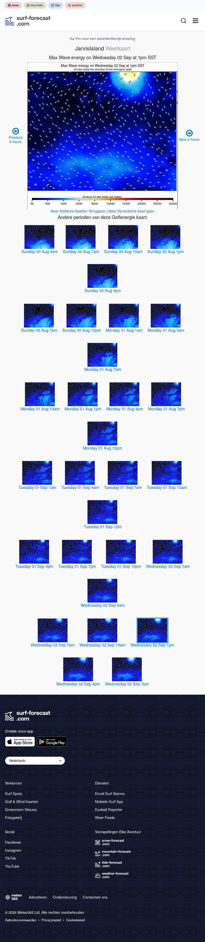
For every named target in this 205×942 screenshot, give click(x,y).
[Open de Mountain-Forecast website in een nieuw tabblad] (35, 5)
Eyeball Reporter (108, 809)
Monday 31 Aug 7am (102, 369)
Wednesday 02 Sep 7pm (127, 684)
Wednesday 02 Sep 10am (103, 645)
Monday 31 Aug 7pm (166, 409)
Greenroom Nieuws (21, 809)
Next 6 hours (189, 139)
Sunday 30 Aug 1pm (166, 251)
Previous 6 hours (15, 139)
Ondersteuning (65, 897)
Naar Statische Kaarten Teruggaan (78, 210)
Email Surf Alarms (110, 793)
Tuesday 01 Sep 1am (37, 487)
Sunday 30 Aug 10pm (81, 330)
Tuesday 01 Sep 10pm (121, 566)
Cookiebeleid (75, 920)
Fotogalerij (13, 817)
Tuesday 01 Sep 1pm (103, 526)
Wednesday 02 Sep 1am (168, 566)
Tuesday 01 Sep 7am (123, 487)
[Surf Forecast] (27, 21)
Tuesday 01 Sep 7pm (77, 566)
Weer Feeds (105, 817)
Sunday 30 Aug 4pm (102, 290)
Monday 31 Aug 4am (166, 330)
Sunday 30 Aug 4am (40, 251)
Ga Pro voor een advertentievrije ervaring (102, 38)
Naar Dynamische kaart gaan (131, 210)
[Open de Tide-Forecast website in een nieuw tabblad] (55, 5)
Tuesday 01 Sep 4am (80, 487)
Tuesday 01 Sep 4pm (34, 566)
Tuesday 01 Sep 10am (167, 487)
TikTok (10, 858)
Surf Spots (13, 793)
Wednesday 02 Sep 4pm (78, 684)
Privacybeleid (51, 920)
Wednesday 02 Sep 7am (52, 645)
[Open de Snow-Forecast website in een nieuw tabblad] (13, 5)
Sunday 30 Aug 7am (81, 251)
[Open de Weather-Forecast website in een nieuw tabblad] (75, 5)
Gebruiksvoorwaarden (20, 920)
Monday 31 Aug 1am (124, 330)
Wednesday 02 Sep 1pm (152, 645)
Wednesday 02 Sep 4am (102, 605)
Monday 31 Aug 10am (40, 409)
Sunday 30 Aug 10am (123, 251)
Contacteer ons (95, 897)
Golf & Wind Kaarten (21, 801)
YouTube (12, 866)
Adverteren (38, 897)
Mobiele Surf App (109, 801)
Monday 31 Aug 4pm (124, 409)
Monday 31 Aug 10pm (102, 448)
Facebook (13, 842)
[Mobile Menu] (195, 20)
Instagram (13, 850)
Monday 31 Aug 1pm (82, 409)
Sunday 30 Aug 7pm (39, 330)
